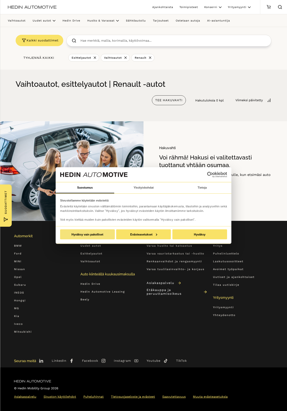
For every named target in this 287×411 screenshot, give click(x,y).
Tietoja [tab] (202, 187)
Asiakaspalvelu (160, 283)
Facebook (90, 361)
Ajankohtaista (162, 7)
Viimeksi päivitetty (249, 100)
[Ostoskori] (268, 7)
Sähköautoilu (136, 20)
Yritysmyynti (237, 7)
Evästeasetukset (141, 234)
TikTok (181, 361)
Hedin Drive (71, 20)
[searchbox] (173, 40)
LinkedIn (59, 361)
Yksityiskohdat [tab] (144, 187)
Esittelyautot (81, 57)
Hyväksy (199, 234)
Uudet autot (42, 20)
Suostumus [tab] (85, 187)
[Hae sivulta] (280, 7)
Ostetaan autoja (188, 20)
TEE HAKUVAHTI (169, 100)
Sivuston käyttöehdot (60, 396)
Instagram (122, 361)
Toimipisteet (188, 7)
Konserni (210, 7)
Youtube (153, 361)
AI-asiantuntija (218, 20)
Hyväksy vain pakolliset (87, 234)
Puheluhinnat (93, 396)
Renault (140, 57)
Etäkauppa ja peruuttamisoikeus (164, 291)
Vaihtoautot (17, 20)
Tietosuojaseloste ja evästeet (133, 396)
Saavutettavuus (174, 396)
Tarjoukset (161, 20)
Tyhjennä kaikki (38, 58)
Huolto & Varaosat (101, 20)
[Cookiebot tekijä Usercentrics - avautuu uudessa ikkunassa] (210, 175)
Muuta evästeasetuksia (210, 396)
